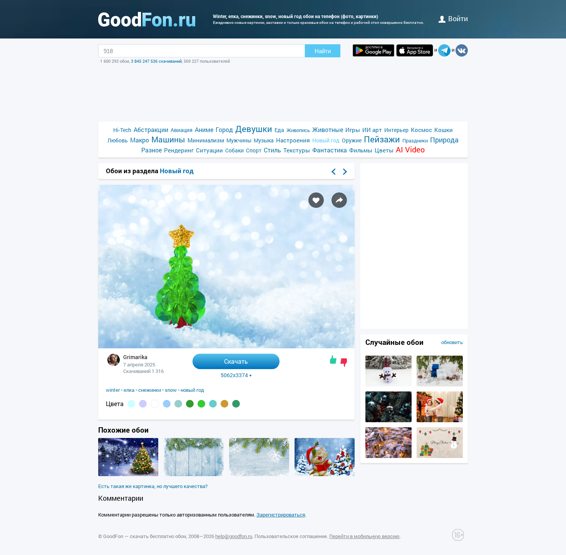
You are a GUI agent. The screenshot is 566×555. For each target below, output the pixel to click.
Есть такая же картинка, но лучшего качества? (153, 486)
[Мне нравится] (333, 359)
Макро (139, 140)
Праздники (415, 140)
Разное (151, 150)
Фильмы (360, 150)
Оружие (352, 140)
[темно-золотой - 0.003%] (224, 404)
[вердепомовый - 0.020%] (201, 404)
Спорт (253, 150)
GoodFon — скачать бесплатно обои (144, 536)
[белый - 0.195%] (155, 404)
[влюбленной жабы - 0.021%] (190, 404)
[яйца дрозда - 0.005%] (213, 404)
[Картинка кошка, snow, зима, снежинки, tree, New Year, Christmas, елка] (325, 474)
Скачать (236, 361)
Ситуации (209, 150)
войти (458, 18)
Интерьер (396, 130)
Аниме (204, 129)
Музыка (264, 140)
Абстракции (151, 129)
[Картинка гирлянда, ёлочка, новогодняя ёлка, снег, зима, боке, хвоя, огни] (388, 456)
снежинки (149, 389)
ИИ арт (372, 130)
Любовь (117, 140)
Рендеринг (179, 150)
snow (171, 389)
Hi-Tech (122, 130)
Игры (352, 130)
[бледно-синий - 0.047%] (178, 404)
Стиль (272, 150)
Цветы (384, 150)
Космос (421, 130)
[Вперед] (345, 172)
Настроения (293, 140)
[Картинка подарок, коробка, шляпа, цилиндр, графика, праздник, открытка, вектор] (440, 456)
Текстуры (296, 150)
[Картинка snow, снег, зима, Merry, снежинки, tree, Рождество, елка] (128, 474)
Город (224, 129)
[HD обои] (373, 50)
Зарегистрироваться (280, 514)
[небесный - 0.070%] (167, 404)
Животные (327, 129)
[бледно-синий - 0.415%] (131, 404)
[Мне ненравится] (343, 362)
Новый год (326, 140)
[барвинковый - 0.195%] (143, 404)
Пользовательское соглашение (291, 536)
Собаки (234, 150)
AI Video (410, 149)
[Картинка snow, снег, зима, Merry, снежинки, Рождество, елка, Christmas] (194, 474)
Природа (444, 139)
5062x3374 (234, 375)
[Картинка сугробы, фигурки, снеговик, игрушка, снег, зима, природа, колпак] (388, 384)
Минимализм (206, 140)
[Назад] (333, 172)
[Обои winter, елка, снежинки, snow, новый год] (226, 346)
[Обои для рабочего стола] (146, 19)
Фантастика (329, 150)
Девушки (253, 128)
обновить (452, 342)
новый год (192, 389)
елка (129, 389)
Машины (168, 139)
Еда (279, 130)
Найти (323, 51)
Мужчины (238, 140)
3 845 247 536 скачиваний (156, 61)
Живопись (298, 130)
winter (113, 389)
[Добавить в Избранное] (316, 200)
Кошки (443, 130)
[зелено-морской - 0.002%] (236, 404)
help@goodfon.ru (233, 536)
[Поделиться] (339, 200)
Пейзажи (382, 139)
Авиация (182, 130)
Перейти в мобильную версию (364, 536)
